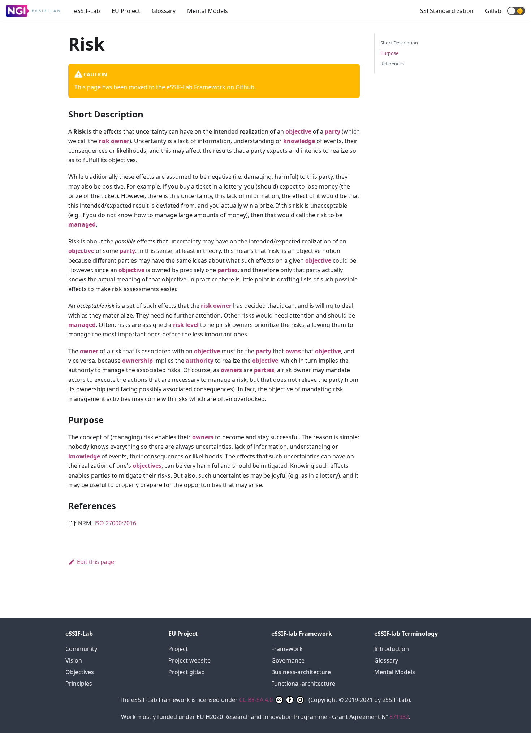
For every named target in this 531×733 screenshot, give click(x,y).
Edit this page (95, 562)
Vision (73, 660)
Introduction (391, 649)
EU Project (126, 11)
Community (81, 649)
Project (178, 649)
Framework (287, 649)
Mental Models (207, 11)
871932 (399, 717)
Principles (78, 683)
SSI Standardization (447, 11)
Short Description (399, 42)
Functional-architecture (303, 683)
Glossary (164, 11)
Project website (189, 660)
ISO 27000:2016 (115, 523)
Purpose (389, 53)
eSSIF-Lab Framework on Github (210, 87)
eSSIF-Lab (87, 11)
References (392, 63)
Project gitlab (186, 672)
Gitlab (493, 11)
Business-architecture (301, 672)
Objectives (79, 672)
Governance (288, 660)
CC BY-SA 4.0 (256, 700)
